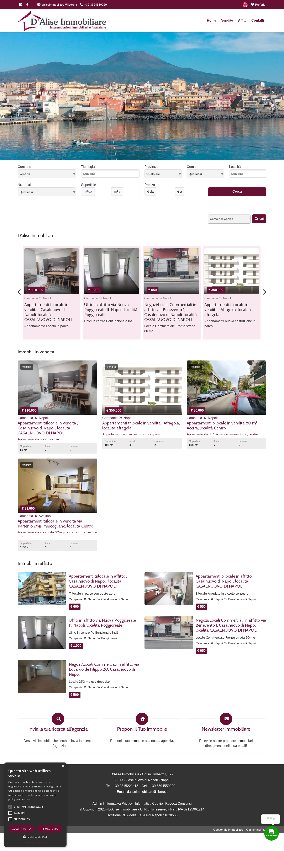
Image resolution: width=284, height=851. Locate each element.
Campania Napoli (37, 298)
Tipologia (88, 166)
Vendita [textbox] (25, 174)
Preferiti (259, 4)
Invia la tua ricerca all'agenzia (58, 729)
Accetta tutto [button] (21, 828)
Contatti (257, 20)
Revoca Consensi (178, 803)
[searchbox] (111, 175)
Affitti (242, 20)
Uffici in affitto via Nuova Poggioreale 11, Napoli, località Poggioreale (102, 623)
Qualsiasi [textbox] (26, 192)
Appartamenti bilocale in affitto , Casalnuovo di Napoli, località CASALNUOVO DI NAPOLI (224, 581)
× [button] (62, 766)
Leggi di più (38, 799)
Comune (193, 166)
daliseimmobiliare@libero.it (59, 4)
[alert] (35, 804)
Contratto (24, 166)
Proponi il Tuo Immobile (142, 729)
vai (261, 219)
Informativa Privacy (119, 803)
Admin (97, 803)
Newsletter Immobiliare (226, 729)
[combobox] (47, 173)
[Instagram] (20, 4)
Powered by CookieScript (35, 842)
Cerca (237, 191)
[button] (35, 837)
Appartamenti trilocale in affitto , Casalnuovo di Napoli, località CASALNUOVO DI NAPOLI (98, 581)
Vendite (227, 20)
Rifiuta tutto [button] (49, 828)
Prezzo (149, 185)
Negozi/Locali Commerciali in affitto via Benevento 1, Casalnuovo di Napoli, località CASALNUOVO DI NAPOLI (231, 625)
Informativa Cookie (149, 803)
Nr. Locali (25, 185)
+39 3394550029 (95, 4)
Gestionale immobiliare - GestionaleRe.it (239, 829)
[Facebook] (27, 4)
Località (235, 166)
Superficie (88, 185)
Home (211, 20)
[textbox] (163, 174)
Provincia (151, 166)
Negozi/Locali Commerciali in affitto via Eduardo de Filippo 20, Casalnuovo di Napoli (104, 669)
